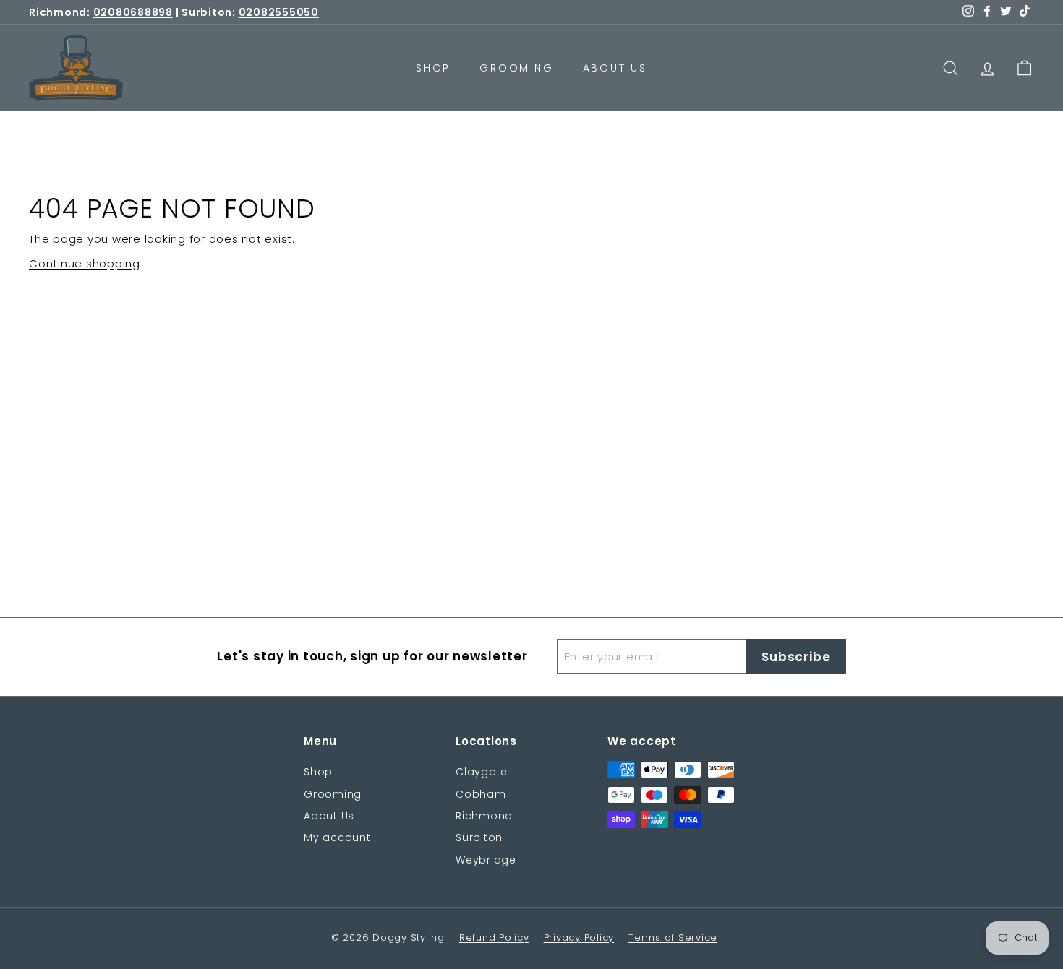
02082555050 (279, 12)
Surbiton (479, 837)
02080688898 (133, 12)
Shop (433, 68)
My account (337, 837)
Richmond (484, 816)
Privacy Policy (579, 937)
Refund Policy (494, 937)
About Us (615, 68)
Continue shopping (84, 263)
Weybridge (486, 860)
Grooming (516, 68)
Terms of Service (672, 937)
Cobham (481, 794)
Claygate (482, 772)
